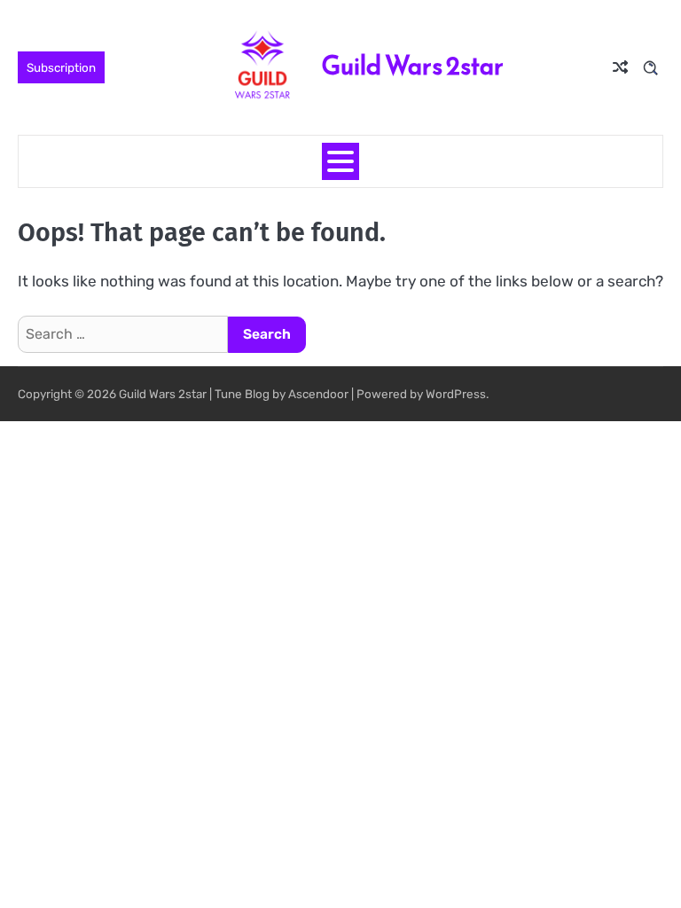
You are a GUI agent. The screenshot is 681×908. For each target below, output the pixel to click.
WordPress (456, 394)
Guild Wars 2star (412, 65)
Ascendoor (318, 394)
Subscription (61, 67)
